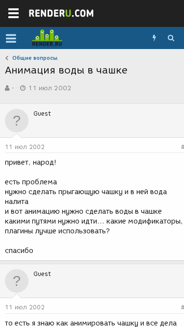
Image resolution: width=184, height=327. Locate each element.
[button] (11, 38)
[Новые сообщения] (154, 38)
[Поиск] (170, 38)
